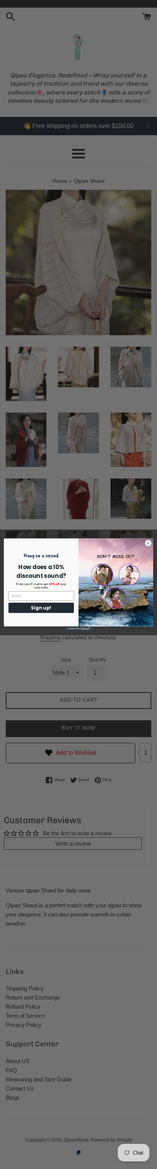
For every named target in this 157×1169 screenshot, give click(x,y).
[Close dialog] (148, 543)
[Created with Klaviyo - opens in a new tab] (78, 628)
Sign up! (41, 607)
